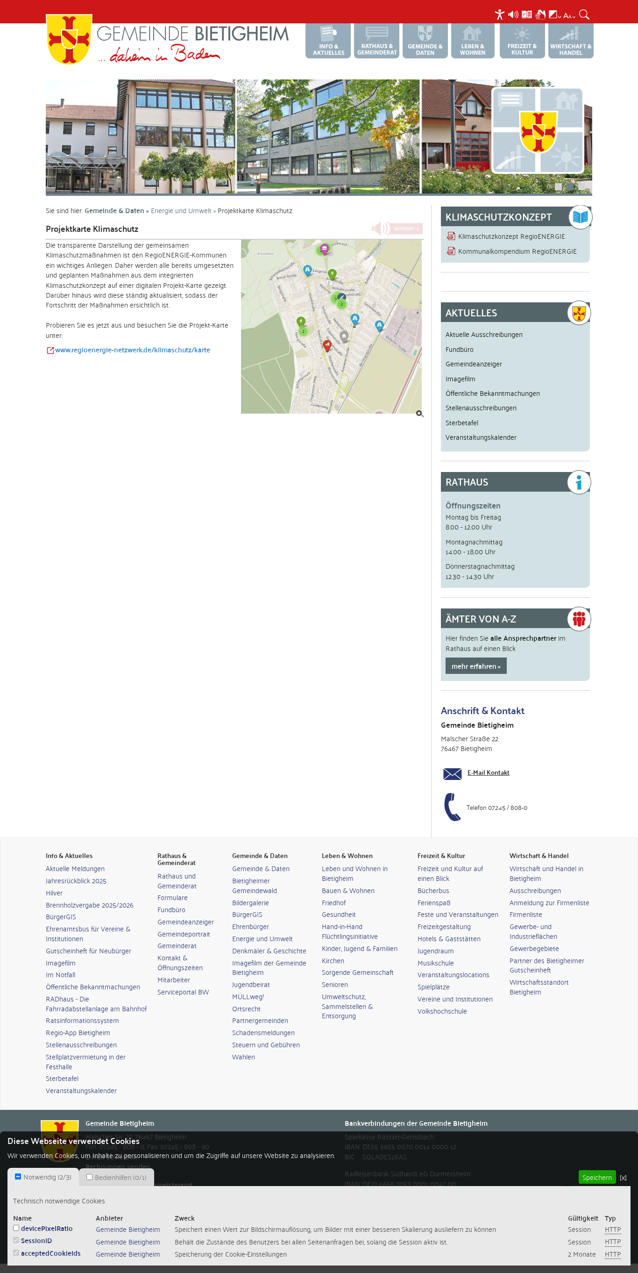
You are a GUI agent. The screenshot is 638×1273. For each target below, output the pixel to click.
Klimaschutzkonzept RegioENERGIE (511, 235)
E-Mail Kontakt (489, 772)
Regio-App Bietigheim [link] (78, 1032)
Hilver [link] (54, 892)
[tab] (43, 1177)
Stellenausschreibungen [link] (81, 1044)
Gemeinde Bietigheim (128, 1229)
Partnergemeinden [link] (260, 1020)
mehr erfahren (474, 665)
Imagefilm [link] (61, 962)
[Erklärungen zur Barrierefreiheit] (499, 13)
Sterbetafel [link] (62, 1078)
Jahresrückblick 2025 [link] (76, 880)
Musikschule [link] (436, 962)
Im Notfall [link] (60, 974)
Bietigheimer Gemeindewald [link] (254, 885)
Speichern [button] (597, 1177)
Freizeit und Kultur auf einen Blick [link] (450, 873)
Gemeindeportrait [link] (183, 933)
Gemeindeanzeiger (474, 363)
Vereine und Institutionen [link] (455, 998)
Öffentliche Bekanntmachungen (493, 392)
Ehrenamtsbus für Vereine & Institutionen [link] (88, 933)
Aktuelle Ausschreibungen (484, 334)
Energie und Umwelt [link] (262, 938)
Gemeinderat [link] (177, 945)
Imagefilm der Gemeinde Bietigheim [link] (269, 967)
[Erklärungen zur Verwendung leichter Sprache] (526, 13)
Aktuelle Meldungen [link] (75, 868)
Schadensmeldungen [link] (263, 1032)
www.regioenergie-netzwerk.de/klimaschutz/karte (132, 349)
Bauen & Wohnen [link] (348, 890)
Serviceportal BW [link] (183, 991)
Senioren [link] (335, 984)
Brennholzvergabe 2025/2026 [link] (90, 904)
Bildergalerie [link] (250, 902)
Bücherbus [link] (433, 890)
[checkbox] (18, 1176)
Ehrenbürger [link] (250, 926)
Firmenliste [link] (526, 914)
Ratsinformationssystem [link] (82, 1020)
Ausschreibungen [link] (535, 890)
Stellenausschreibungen (481, 407)
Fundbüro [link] (171, 909)
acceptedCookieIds (51, 1252)
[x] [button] (623, 1177)
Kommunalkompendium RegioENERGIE (517, 250)
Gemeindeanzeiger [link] (185, 921)
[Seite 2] (319, 136)
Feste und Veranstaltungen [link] (458, 914)
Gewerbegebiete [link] (534, 948)
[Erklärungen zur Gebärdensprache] (540, 13)
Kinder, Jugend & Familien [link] (359, 948)
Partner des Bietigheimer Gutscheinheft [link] (547, 965)
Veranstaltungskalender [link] (81, 1090)
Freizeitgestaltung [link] (444, 926)
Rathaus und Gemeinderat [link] (177, 880)
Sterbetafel (462, 422)
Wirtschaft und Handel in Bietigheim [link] (546, 873)
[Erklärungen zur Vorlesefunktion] (513, 13)
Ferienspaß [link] (434, 902)
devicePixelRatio (47, 1228)
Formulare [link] (172, 897)
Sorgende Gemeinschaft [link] (358, 972)
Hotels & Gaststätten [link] (449, 938)
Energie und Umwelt (181, 210)
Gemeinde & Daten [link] (261, 868)
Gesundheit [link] (339, 914)
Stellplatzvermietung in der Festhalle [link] (86, 1061)
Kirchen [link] (333, 960)
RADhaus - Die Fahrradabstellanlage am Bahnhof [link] (96, 1003)
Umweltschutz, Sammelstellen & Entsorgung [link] (347, 1006)
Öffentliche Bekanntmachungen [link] (93, 986)
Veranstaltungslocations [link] (453, 974)
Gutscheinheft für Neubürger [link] (88, 950)
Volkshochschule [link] (442, 1010)
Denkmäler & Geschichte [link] (269, 950)
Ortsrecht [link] (246, 1008)
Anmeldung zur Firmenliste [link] (549, 902)
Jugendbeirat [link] (251, 984)
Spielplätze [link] (434, 986)
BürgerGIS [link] (61, 916)
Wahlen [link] (243, 1056)
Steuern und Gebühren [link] (266, 1044)
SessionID (36, 1240)
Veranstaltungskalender (481, 436)
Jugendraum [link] (436, 950)
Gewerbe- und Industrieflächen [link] (533, 931)
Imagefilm (460, 378)
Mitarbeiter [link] (173, 979)
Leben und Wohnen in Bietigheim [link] (355, 873)
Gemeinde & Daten (114, 210)
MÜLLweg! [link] (248, 996)
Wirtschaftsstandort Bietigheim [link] (539, 986)
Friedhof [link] (334, 902)
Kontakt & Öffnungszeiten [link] (180, 962)
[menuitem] (501, 14)
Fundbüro (460, 349)
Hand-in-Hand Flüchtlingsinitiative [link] (350, 931)
